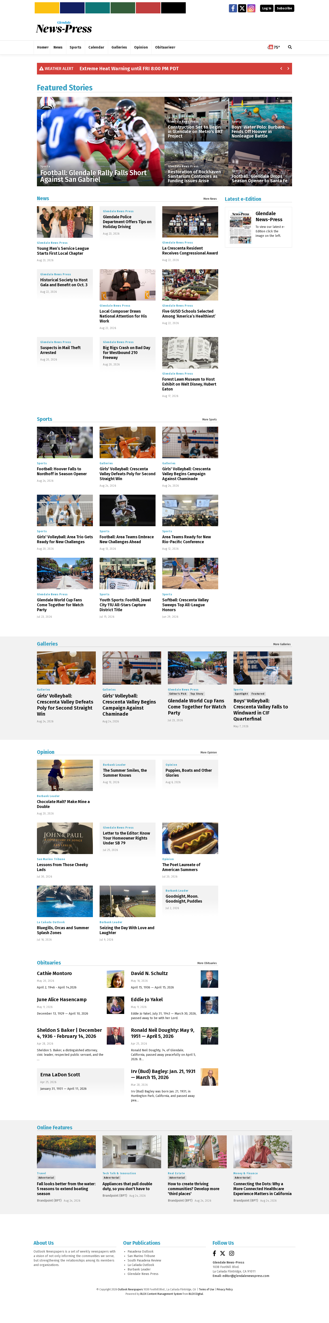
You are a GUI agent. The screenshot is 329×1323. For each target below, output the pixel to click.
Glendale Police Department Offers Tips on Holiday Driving (127, 221)
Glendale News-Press (269, 216)
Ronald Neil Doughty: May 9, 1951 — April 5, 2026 (162, 1033)
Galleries (106, 463)
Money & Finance (245, 1173)
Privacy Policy (225, 1289)
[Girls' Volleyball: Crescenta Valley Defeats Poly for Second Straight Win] (128, 442)
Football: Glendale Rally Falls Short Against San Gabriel (93, 176)
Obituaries (49, 963)
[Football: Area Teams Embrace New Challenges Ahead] (128, 510)
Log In (266, 8)
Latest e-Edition (243, 199)
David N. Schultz (149, 973)
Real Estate (176, 1173)
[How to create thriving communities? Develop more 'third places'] (197, 1151)
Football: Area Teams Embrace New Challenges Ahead (127, 539)
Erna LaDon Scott (60, 1075)
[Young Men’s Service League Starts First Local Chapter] (65, 222)
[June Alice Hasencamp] (115, 1005)
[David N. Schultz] (209, 979)
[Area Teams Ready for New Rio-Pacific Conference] (190, 510)
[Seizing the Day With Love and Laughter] (128, 901)
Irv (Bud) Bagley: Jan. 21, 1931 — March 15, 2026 (163, 1074)
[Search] (290, 47)
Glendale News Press (183, 121)
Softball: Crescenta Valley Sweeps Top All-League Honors (185, 605)
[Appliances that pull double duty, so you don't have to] (132, 1151)
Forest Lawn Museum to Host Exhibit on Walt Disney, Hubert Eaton (189, 384)
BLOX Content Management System (161, 1293)
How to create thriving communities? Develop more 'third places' (193, 1188)
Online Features (54, 1127)
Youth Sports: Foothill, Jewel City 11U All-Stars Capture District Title (125, 605)
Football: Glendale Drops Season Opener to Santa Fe (260, 178)
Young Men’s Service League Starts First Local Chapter (63, 251)
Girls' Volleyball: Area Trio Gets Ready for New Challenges (65, 539)
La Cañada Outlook (51, 922)
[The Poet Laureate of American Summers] (190, 838)
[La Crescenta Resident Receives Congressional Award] (190, 222)
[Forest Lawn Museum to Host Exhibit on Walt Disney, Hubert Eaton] (190, 353)
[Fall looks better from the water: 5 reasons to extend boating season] (66, 1151)
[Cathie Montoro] (115, 979)
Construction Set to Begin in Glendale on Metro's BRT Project (195, 131)
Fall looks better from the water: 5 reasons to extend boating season (66, 1188)
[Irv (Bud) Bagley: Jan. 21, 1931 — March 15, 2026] (209, 1077)
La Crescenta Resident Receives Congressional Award (190, 251)
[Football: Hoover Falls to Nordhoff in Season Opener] (65, 442)
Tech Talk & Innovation (119, 1173)
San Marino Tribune (51, 859)
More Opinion (209, 752)
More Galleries (282, 644)
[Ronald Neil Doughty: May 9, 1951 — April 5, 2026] (209, 1036)
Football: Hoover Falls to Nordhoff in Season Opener (62, 471)
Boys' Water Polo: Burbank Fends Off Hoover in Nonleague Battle (258, 131)
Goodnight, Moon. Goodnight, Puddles (184, 899)
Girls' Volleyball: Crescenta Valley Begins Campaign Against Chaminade (186, 473)
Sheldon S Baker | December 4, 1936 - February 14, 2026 (69, 1033)
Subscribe (284, 8)
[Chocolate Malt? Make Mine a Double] (65, 775)
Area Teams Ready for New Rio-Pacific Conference (186, 539)
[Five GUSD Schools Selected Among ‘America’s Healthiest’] (190, 285)
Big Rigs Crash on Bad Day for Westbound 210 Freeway (126, 352)
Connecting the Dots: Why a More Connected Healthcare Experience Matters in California (262, 1188)
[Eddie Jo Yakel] (209, 1005)
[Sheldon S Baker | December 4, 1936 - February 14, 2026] (115, 1036)
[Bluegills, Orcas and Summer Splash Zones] (65, 901)
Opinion (45, 752)
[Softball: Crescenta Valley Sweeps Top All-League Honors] (190, 573)
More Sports (209, 419)
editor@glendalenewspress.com (245, 1276)
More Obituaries (207, 963)
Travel (41, 1173)
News (43, 198)
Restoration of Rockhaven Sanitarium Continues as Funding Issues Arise (194, 176)
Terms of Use (206, 1289)
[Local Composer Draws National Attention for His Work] (128, 285)
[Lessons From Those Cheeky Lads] (65, 838)
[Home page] (64, 27)
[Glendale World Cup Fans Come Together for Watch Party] (65, 573)
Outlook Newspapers (130, 1289)
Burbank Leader (48, 796)
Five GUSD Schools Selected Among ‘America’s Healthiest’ (189, 314)
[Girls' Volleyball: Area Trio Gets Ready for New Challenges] (65, 510)
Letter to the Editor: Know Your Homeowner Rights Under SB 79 (126, 838)
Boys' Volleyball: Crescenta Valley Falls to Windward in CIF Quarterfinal (260, 710)
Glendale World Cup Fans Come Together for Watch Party (60, 605)
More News (210, 198)
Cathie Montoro (54, 973)
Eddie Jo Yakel (147, 999)
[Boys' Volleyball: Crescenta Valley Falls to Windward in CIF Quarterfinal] (262, 668)
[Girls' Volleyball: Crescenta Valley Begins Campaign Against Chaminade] (190, 442)
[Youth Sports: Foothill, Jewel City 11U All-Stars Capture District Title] (128, 573)
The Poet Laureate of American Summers (181, 867)
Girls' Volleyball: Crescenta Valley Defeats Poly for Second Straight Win (128, 473)
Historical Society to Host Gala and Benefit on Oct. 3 (64, 282)
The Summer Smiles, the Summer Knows (125, 773)
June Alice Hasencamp (62, 999)
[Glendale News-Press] (240, 234)
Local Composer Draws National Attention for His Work (123, 316)
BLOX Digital (196, 1293)
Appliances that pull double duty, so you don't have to (127, 1186)
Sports (45, 166)
